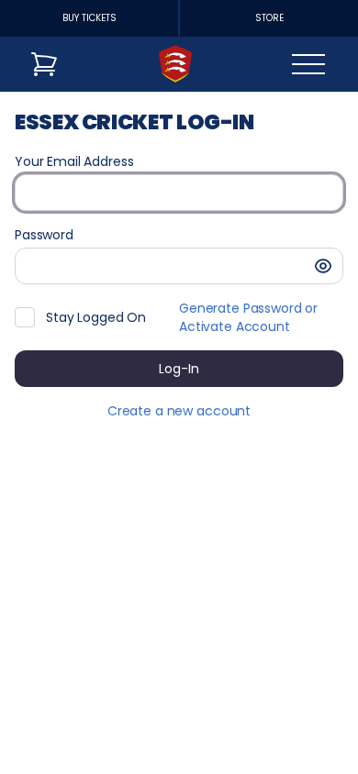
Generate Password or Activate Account (248, 317)
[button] (323, 266)
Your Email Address (74, 161)
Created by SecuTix (222, 683)
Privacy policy (202, 745)
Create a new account (179, 411)
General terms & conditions (247, 724)
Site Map (186, 704)
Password (44, 235)
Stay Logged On (96, 317)
